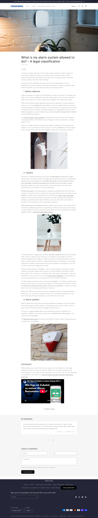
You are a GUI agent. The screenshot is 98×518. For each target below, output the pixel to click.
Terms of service (54, 516)
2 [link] (53, 439)
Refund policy (38, 516)
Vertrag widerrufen (68, 487)
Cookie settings (55, 487)
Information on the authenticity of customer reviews (36, 487)
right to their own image (65, 195)
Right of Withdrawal (58, 484)
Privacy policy (69, 484)
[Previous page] (45, 439)
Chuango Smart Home (19, 516)
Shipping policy (62, 516)
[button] (28, 6)
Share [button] (24, 69)
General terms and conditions (44, 484)
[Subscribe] (36, 497)
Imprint (32, 484)
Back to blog (50, 409)
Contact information (79, 516)
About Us (26, 484)
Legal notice (70, 516)
